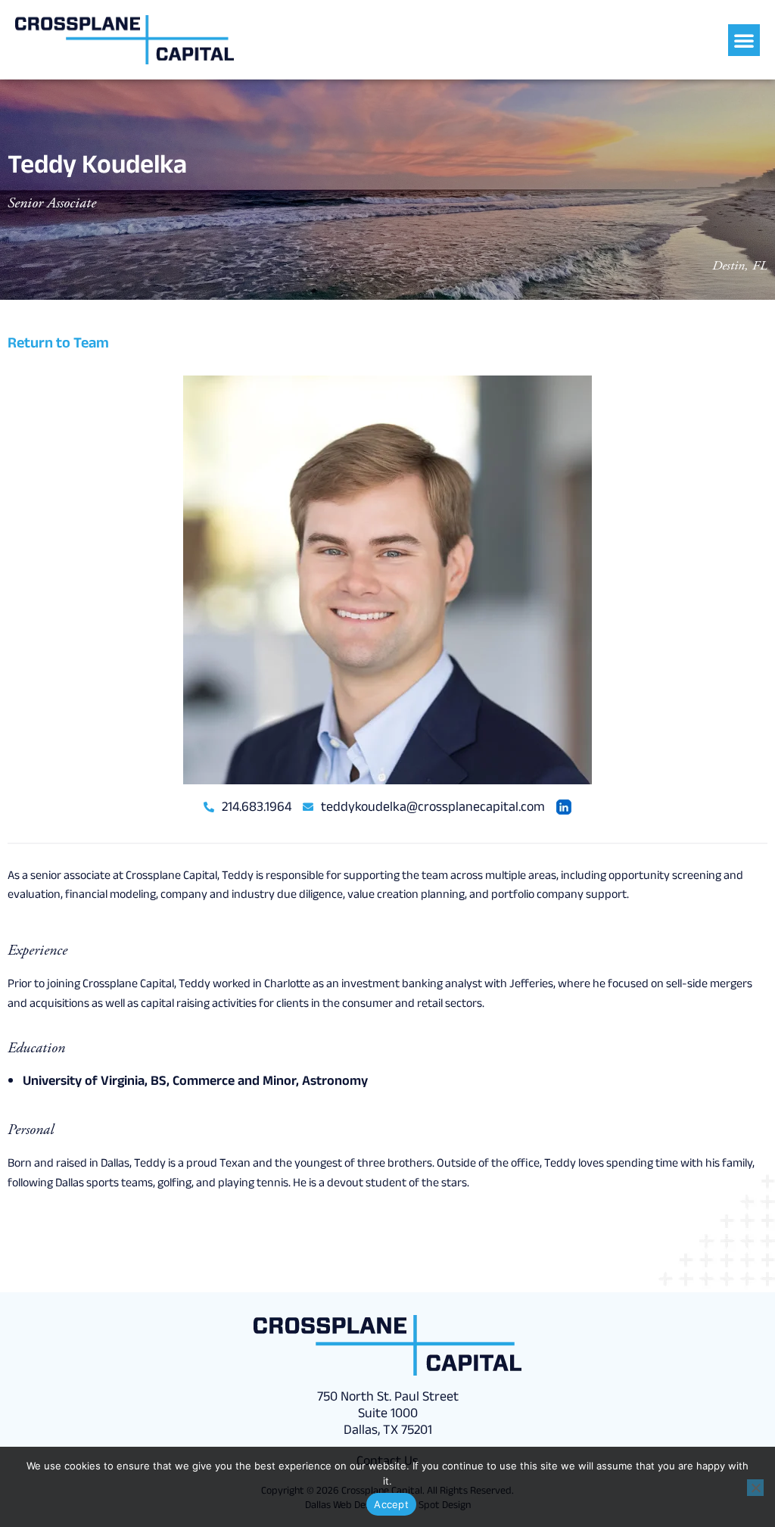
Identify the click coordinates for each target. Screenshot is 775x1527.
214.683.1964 (255, 808)
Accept (391, 1504)
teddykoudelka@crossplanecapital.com (431, 808)
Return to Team (58, 345)
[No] (755, 1487)
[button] (744, 40)
